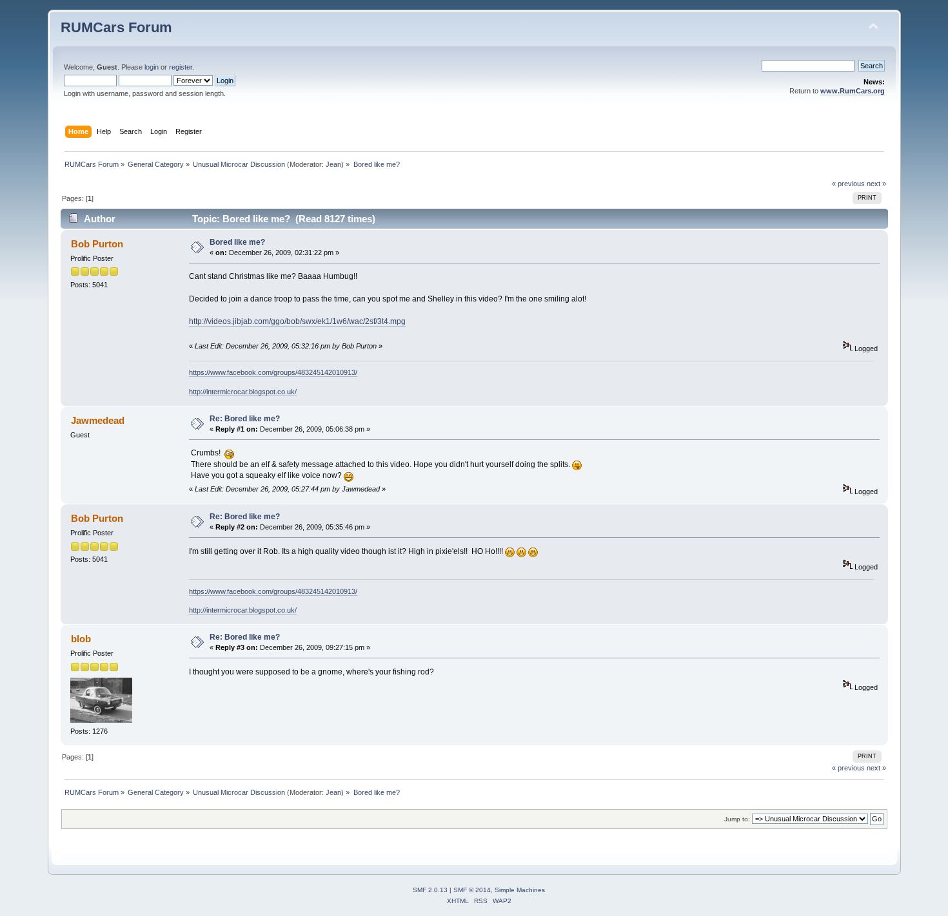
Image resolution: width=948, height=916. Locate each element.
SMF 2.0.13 (430, 889)
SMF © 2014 (472, 889)
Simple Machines (520, 889)
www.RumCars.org (852, 91)
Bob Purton (97, 243)
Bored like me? (237, 242)
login (151, 67)
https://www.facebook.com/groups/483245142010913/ (273, 372)
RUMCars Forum (116, 27)
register (180, 67)
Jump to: (737, 819)
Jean (333, 164)
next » (876, 183)
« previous (848, 183)
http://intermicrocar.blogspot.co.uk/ (243, 392)
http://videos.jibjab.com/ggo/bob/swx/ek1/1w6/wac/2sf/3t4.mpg (297, 321)
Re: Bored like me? (245, 418)
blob (81, 638)
